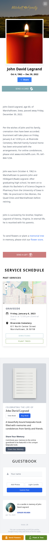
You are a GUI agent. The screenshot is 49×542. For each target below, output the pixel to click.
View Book (12, 416)
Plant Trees (24, 341)
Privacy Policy (17, 531)
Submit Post (24, 490)
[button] (24, 290)
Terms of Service (31, 531)
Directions (24, 336)
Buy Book (24, 416)
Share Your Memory (15, 449)
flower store (37, 239)
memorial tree (37, 235)
